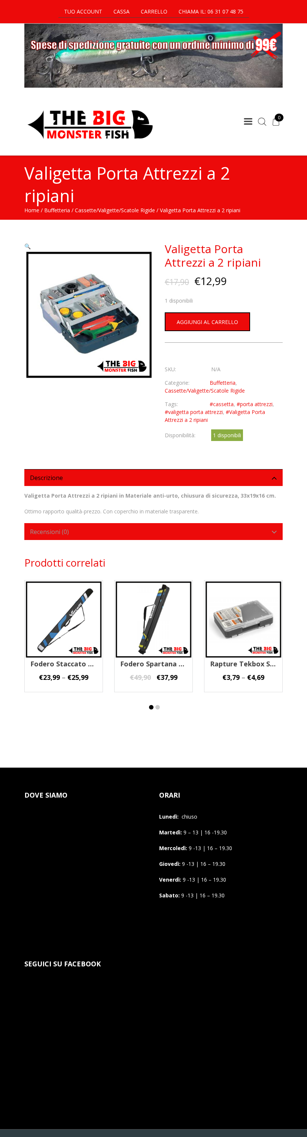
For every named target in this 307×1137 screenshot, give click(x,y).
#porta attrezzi (255, 404)
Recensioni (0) (49, 532)
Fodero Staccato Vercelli (71, 663)
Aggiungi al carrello (207, 322)
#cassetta (222, 404)
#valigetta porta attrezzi (194, 412)
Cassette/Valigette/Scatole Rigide (115, 210)
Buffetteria (57, 210)
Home (31, 210)
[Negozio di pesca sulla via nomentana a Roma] (89, 143)
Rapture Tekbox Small (247, 663)
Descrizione (46, 478)
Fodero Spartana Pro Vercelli (168, 663)
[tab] (153, 477)
